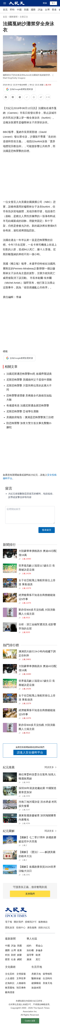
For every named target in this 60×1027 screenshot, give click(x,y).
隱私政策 (9, 927)
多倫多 (39, 950)
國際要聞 (13, 17)
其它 (38, 959)
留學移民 (47, 974)
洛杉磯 (30, 950)
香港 (54, 9)
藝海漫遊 (9, 992)
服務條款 (43, 922)
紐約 (29, 945)
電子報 (8, 922)
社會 (13, 959)
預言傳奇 (21, 987)
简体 (45, 3)
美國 (26, 9)
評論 (40, 9)
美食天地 (47, 983)
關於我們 (18, 922)
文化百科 (9, 974)
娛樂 (19, 955)
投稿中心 (20, 927)
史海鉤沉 (9, 983)
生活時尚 (47, 978)
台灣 (47, 9)
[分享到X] (20, 97)
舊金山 (39, 945)
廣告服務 (32, 927)
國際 (33, 9)
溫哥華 (30, 955)
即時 (12, 9)
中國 (19, 9)
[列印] (34, 97)
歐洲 (38, 955)
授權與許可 (31, 922)
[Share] (20, 559)
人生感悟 (9, 978)
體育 (7, 959)
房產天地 (36, 974)
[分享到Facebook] (6, 97)
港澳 (19, 950)
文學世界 (21, 978)
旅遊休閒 (36, 987)
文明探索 (21, 974)
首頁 (5, 9)
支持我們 (30, 894)
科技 (7, 955)
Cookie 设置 (30, 1021)
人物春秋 (21, 983)
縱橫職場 (36, 983)
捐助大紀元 (44, 927)
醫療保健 (36, 978)
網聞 (19, 959)
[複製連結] (27, 97)
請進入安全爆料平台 (30, 752)
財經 (13, 955)
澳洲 (29, 959)
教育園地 (9, 987)
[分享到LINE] (13, 97)
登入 (53, 3)
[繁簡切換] (48, 97)
